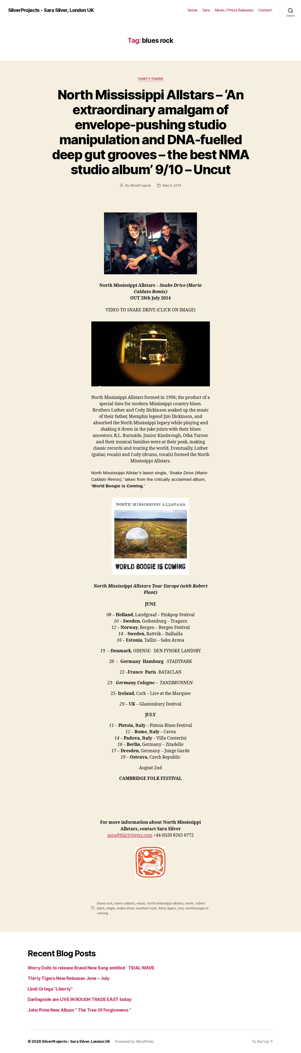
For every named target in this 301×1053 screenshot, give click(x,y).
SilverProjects (140, 185)
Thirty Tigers (150, 79)
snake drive (125, 908)
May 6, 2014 (172, 185)
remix (189, 903)
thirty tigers (167, 908)
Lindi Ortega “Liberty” (50, 989)
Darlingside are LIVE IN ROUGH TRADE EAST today (79, 999)
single (110, 908)
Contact (265, 10)
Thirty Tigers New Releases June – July (68, 978)
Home (192, 10)
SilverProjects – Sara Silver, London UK (76, 1041)
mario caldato (124, 903)
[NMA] (150, 353)
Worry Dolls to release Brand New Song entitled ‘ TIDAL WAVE (91, 967)
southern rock (146, 908)
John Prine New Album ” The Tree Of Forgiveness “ (79, 1010)
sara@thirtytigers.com (129, 835)
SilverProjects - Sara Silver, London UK (51, 10)
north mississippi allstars (165, 903)
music (141, 903)
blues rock (104, 903)
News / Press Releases (234, 10)
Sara (206, 10)
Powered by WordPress (134, 1041)
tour (180, 908)
